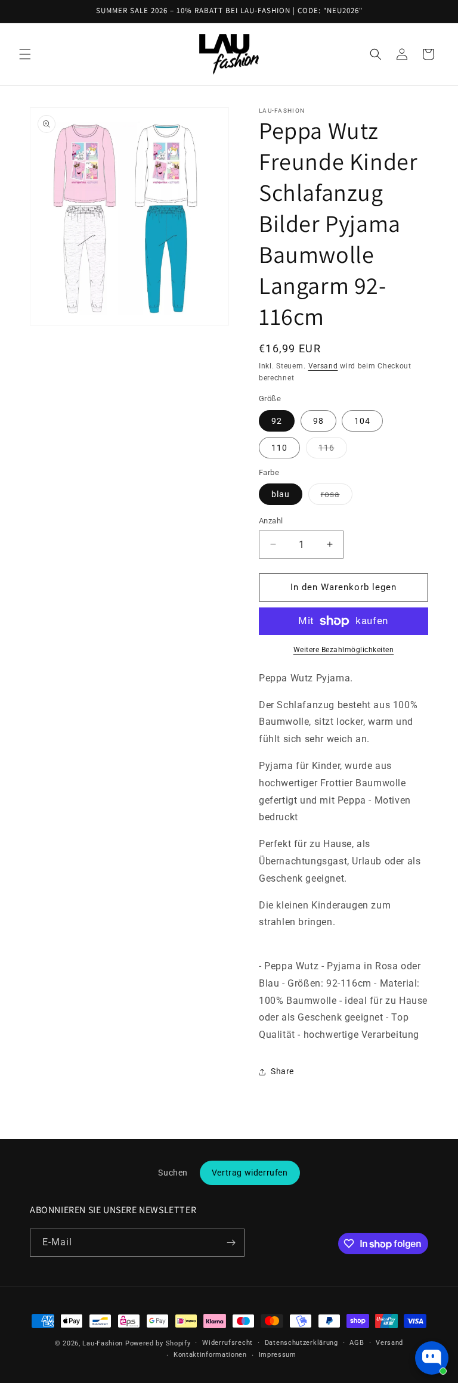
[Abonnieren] (231, 1243)
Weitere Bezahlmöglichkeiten (343, 650)
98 (318, 421)
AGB (356, 1343)
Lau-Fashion (102, 1343)
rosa (336, 497)
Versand (323, 366)
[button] (25, 54)
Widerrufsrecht (227, 1343)
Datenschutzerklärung (301, 1343)
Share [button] (282, 1071)
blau (280, 494)
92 (276, 421)
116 (332, 450)
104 (362, 421)
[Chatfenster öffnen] (431, 1358)
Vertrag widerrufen (250, 1172)
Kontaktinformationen (210, 1355)
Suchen (173, 1172)
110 (279, 447)
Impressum (277, 1355)
